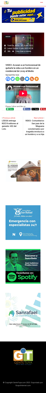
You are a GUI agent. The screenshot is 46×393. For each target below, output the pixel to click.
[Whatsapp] (17, 79)
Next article (38, 118)
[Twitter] (13, 79)
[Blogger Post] (22, 79)
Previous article (9, 118)
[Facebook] (8, 79)
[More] (36, 79)
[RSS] (32, 79)
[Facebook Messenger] (27, 79)
